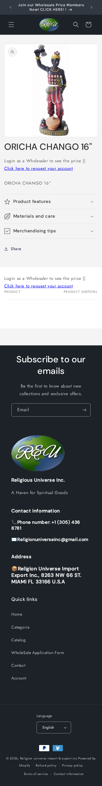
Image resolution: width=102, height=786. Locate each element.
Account (18, 678)
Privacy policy (72, 765)
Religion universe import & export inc (49, 758)
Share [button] (16, 249)
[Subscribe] (84, 410)
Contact (18, 665)
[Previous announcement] (10, 7)
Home (16, 614)
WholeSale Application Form (37, 652)
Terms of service (36, 774)
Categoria (20, 627)
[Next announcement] (91, 7)
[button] (11, 24)
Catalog (18, 640)
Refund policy (46, 765)
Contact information (69, 774)
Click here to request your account (38, 168)
